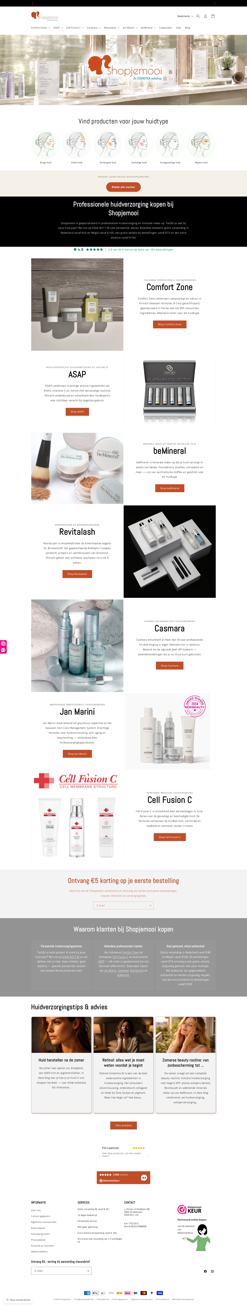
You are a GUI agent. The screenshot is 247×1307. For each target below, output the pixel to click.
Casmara (92, 27)
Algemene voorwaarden (44, 1222)
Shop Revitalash (77, 574)
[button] (40, 27)
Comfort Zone (39, 27)
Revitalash (110, 27)
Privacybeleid (38, 1240)
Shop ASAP (77, 412)
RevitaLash (137, 970)
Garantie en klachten (42, 1246)
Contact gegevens (41, 1216)
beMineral (147, 27)
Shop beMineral (169, 488)
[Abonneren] (150, 905)
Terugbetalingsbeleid (83, 1299)
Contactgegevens (120, 1299)
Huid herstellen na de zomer (61, 1060)
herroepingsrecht (40, 1234)
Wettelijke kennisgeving (183, 1299)
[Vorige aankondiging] (32, 3)
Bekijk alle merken (123, 187)
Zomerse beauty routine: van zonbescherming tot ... (185, 1062)
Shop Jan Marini (77, 754)
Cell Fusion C (73, 27)
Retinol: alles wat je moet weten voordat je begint (123, 1062)
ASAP (56, 27)
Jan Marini (128, 27)
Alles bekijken (123, 1125)
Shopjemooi (65, 1299)
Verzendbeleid (162, 1299)
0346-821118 (70, 957)
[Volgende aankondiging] (214, 3)
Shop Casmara (169, 666)
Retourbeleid (38, 1228)
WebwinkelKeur (39, 1251)
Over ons (36, 1210)
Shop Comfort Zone (169, 324)
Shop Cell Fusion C (170, 837)
